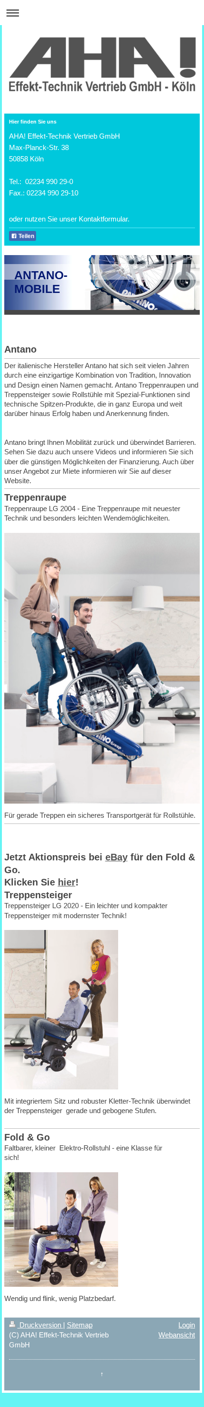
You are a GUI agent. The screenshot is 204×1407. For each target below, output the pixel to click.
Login (186, 1325)
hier (66, 882)
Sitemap (80, 1325)
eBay (116, 857)
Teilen (25, 236)
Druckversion (40, 1325)
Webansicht (176, 1335)
